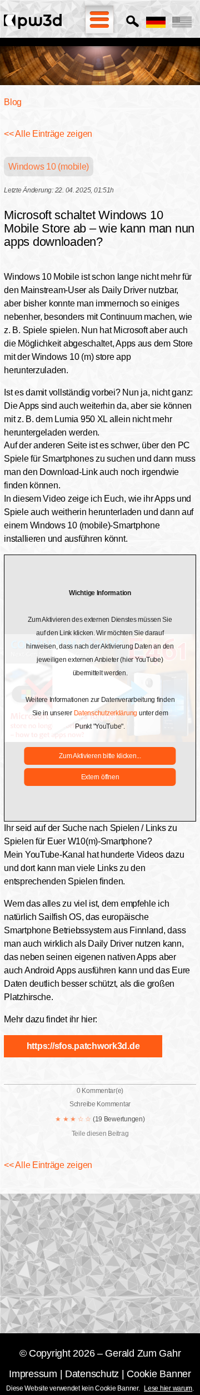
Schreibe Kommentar (100, 1104)
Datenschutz (92, 1373)
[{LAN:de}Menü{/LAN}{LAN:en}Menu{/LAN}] (99, 19)
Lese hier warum (168, 1388)
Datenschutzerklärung (106, 713)
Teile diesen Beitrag (100, 1133)
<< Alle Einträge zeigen (48, 133)
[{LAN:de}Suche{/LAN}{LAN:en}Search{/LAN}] (132, 22)
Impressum (33, 1373)
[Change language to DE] (156, 22)
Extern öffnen (100, 777)
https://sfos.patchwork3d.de (83, 1046)
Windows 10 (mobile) (48, 167)
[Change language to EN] (182, 22)
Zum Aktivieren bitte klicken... (100, 756)
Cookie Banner (159, 1373)
